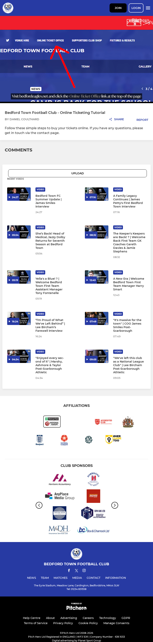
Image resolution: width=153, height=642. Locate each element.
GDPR (126, 618)
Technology (107, 618)
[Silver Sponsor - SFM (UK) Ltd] (93, 513)
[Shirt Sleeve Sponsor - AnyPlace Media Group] (60, 496)
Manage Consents (116, 623)
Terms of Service (36, 623)
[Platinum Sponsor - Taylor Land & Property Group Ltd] (60, 513)
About (50, 618)
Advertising (68, 618)
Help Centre (31, 618)
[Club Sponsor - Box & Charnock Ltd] (93, 530)
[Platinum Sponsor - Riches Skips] (93, 496)
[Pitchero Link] (76, 609)
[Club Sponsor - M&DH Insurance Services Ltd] (60, 530)
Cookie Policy (88, 623)
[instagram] (84, 571)
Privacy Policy (63, 623)
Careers (88, 618)
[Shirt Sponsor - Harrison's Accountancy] (60, 479)
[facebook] (69, 571)
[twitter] (76, 571)
